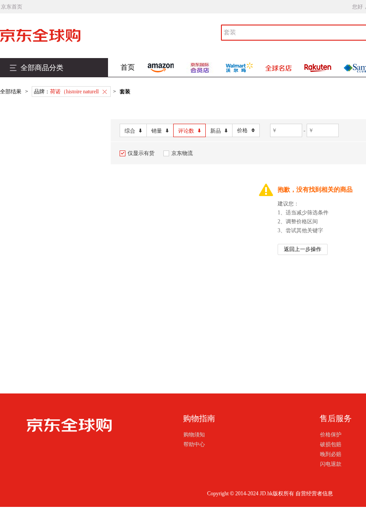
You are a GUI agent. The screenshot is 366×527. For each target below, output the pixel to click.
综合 (130, 131)
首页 (128, 67)
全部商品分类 (42, 67)
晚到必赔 (330, 454)
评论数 (186, 131)
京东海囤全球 (53, 35)
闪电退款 (330, 464)
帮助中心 (194, 444)
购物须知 (194, 434)
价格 (242, 130)
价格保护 (330, 434)
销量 (156, 131)
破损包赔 (330, 444)
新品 (215, 131)
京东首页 (11, 7)
